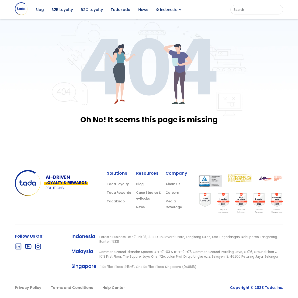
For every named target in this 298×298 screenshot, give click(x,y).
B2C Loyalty (92, 9)
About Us (173, 184)
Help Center (113, 287)
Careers (172, 193)
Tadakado (120, 9)
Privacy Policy (28, 287)
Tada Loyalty (118, 184)
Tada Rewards (119, 193)
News (143, 9)
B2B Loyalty (62, 9)
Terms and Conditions (72, 287)
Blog (39, 9)
